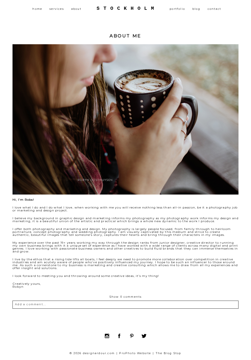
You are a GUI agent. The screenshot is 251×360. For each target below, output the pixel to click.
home (37, 9)
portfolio (177, 9)
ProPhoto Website (135, 353)
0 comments (125, 296)
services (57, 9)
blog (196, 9)
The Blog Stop (168, 353)
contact (214, 9)
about (76, 9)
